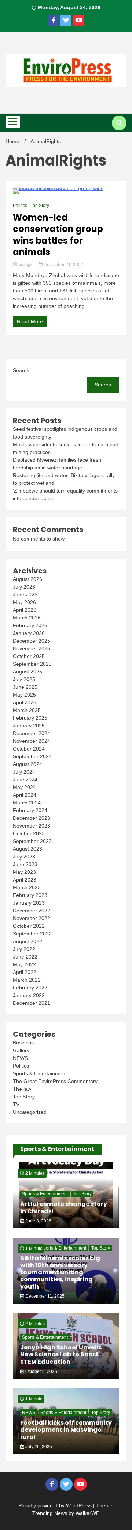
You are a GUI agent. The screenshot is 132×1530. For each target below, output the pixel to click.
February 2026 (30, 625)
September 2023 (32, 841)
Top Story (39, 205)
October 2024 (29, 749)
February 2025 (30, 718)
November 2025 (31, 648)
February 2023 (30, 895)
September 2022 (32, 934)
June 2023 (25, 864)
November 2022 (31, 918)
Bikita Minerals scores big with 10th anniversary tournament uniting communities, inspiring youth (60, 1272)
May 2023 (24, 872)
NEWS (20, 1058)
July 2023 (24, 857)
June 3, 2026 (37, 1221)
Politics (20, 205)
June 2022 (25, 957)
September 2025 (32, 664)
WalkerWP (87, 1513)
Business (23, 1043)
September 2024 (32, 756)
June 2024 (25, 779)
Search (21, 370)
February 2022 (30, 988)
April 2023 (24, 880)
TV (16, 1104)
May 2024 (24, 787)
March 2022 (27, 980)
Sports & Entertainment (40, 1073)
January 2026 (29, 633)
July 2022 (24, 949)
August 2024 (27, 764)
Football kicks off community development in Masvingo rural (66, 1429)
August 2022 (27, 941)
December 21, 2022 (63, 264)
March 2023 (27, 887)
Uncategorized (30, 1112)
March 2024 (27, 803)
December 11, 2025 (44, 1296)
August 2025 (27, 672)
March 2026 (27, 618)
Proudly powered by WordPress (55, 1505)
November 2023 (31, 826)
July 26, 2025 (38, 1446)
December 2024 (31, 733)
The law (22, 1089)
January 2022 (29, 995)
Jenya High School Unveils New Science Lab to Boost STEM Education (61, 1354)
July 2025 (24, 679)
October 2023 (29, 833)
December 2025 (31, 641)
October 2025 (29, 656)
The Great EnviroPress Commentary (55, 1081)
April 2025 (24, 702)
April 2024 (24, 795)
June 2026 (25, 594)
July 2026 (24, 587)
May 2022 (24, 964)
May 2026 (24, 602)
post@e (26, 264)
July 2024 (24, 772)
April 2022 (24, 972)
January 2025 (29, 725)
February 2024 (30, 810)
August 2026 (27, 579)
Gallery (21, 1050)
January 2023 (29, 903)
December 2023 (31, 818)
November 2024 (31, 741)
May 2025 (24, 695)
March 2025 (27, 710)
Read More (30, 321)
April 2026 (24, 610)
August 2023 (27, 849)
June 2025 (25, 687)
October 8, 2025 (40, 1371)
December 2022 (31, 910)
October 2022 (29, 926)
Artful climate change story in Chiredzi (63, 1207)
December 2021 (31, 1003)
